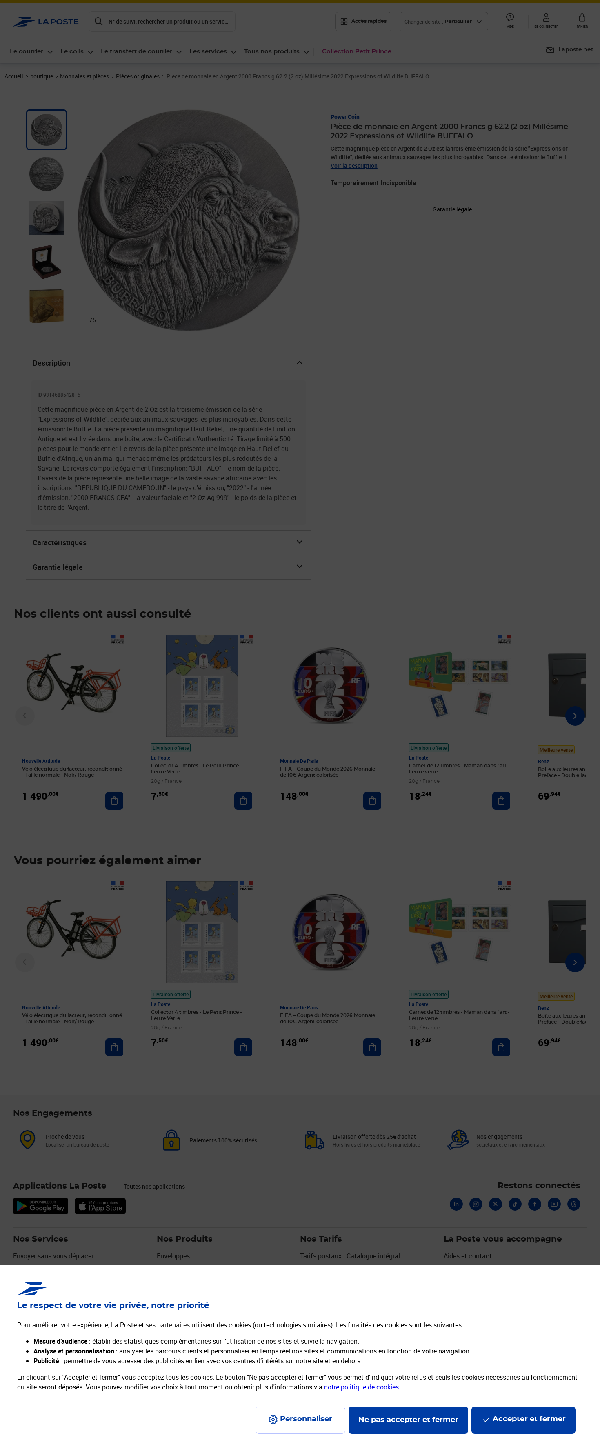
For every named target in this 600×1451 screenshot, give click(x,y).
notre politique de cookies (361, 1386)
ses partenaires (168, 1324)
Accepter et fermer (529, 1419)
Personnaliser (306, 1419)
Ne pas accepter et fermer (408, 1420)
